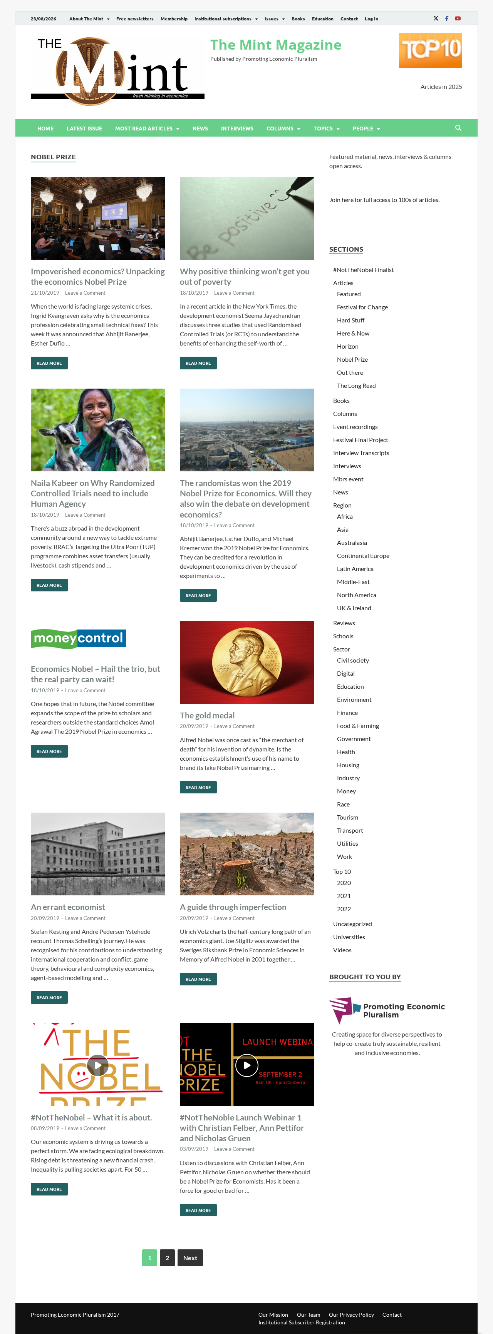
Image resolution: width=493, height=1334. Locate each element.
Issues (271, 18)
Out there (350, 372)
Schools (343, 635)
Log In (371, 18)
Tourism (347, 817)
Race (343, 804)
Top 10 (342, 871)
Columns (280, 128)
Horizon (348, 346)
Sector (341, 649)
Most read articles (144, 128)
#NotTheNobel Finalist (363, 269)
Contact (349, 18)
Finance (347, 712)
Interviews (237, 128)
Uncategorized (352, 923)
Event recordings (355, 426)
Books (298, 18)
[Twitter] (436, 18)
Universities (349, 936)
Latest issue (84, 128)
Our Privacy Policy (351, 1314)
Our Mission (273, 1314)
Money (346, 791)
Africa (345, 516)
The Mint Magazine (276, 44)
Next (190, 1257)
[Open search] (458, 128)
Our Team (308, 1314)
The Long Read (356, 385)
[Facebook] (446, 18)
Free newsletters (135, 18)
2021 (344, 895)
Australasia (352, 542)
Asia (343, 529)
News (200, 128)
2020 (344, 882)
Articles (343, 282)
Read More (46, 361)
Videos (342, 949)
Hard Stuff (350, 320)
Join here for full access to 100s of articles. (384, 199)
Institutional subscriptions (223, 18)
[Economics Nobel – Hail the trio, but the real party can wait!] (98, 640)
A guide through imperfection (233, 907)
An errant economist (68, 907)
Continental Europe (363, 555)
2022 (344, 908)
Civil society (353, 660)
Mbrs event (348, 479)
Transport (350, 830)
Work (344, 856)
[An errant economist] (98, 855)
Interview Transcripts (361, 452)
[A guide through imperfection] (247, 855)
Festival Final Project (360, 439)
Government (354, 738)
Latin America (355, 568)
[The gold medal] (247, 663)
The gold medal (207, 715)
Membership (174, 18)
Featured (349, 293)
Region (342, 505)
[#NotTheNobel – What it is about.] (98, 1065)
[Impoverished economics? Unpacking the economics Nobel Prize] (98, 219)
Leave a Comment (85, 293)
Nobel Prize (352, 359)
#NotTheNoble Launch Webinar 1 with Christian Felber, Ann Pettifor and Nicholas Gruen (242, 1127)
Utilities (347, 843)
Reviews (344, 622)
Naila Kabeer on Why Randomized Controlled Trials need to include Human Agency (93, 493)
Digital (346, 673)
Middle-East (353, 581)
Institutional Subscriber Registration (301, 1322)
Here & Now (353, 333)
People (363, 128)
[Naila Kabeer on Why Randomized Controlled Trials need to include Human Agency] (98, 431)
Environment (354, 699)
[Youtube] (457, 18)
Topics (323, 128)
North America (356, 594)
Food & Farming (358, 725)
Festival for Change (362, 307)
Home (45, 128)
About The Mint (86, 18)
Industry (348, 777)
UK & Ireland (354, 607)
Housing (348, 764)
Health (346, 751)
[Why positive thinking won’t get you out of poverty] (247, 219)
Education (323, 18)
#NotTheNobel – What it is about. (91, 1117)
